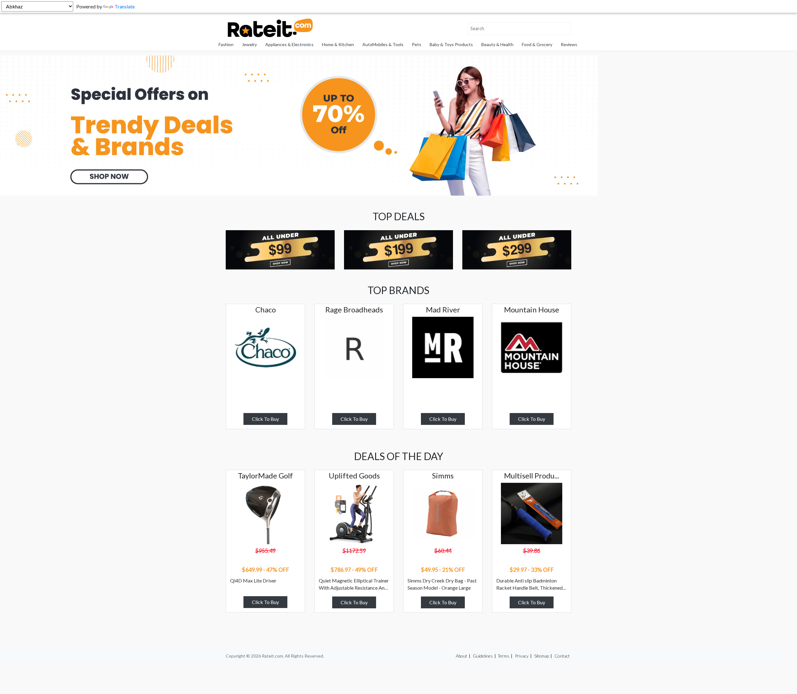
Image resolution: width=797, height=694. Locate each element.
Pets (416, 44)
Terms (503, 655)
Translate (125, 6)
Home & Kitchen (338, 44)
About (461, 655)
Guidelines (483, 655)
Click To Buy (265, 419)
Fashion (226, 44)
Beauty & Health (497, 44)
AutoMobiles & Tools (382, 44)
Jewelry (249, 44)
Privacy (522, 655)
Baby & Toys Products (451, 44)
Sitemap (541, 655)
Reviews (569, 44)
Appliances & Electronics (289, 44)
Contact (562, 655)
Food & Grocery (537, 44)
